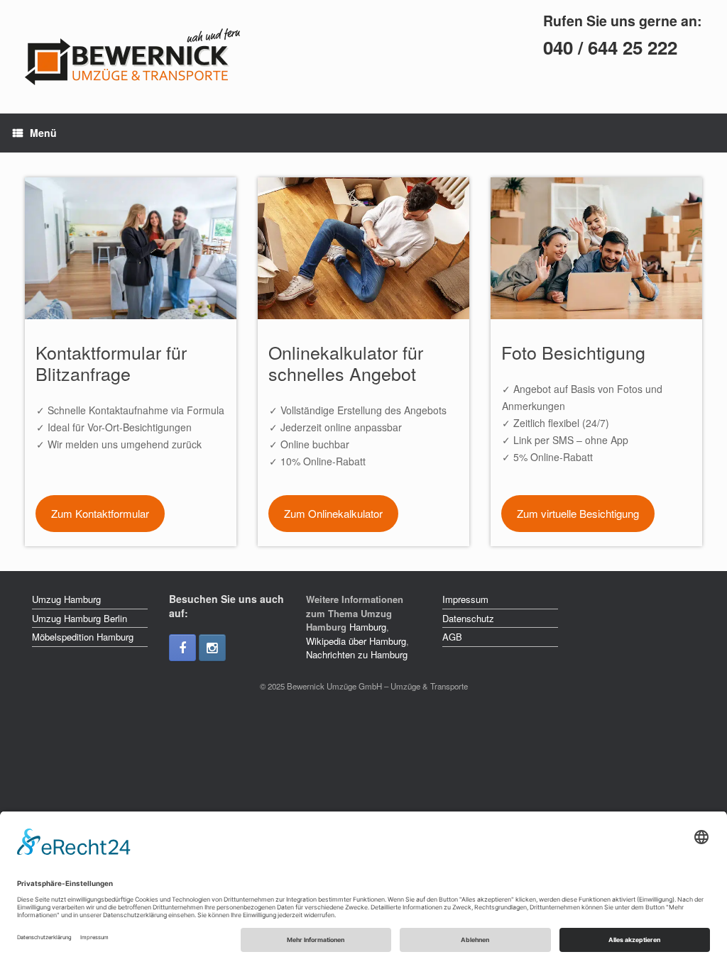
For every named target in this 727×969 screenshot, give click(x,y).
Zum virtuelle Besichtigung (578, 513)
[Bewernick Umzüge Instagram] (212, 647)
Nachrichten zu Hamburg (357, 654)
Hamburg (367, 626)
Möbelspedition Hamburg (82, 636)
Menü (43, 133)
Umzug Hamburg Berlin (79, 618)
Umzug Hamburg (66, 599)
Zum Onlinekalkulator (333, 513)
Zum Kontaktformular (100, 513)
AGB (452, 636)
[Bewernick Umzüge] (153, 56)
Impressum (465, 599)
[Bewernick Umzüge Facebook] (182, 647)
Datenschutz (468, 618)
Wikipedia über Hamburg (356, 641)
